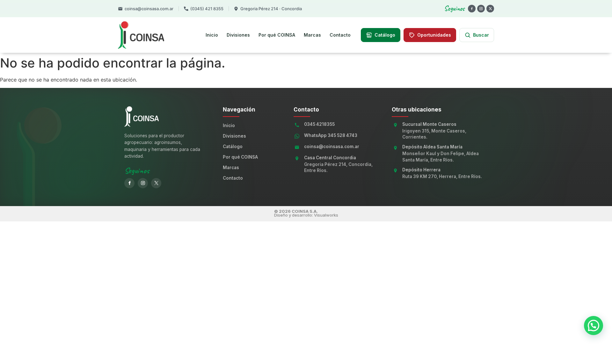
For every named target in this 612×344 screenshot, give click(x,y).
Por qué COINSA (277, 35)
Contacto (340, 35)
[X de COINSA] (156, 183)
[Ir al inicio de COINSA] (154, 35)
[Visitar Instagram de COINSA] (481, 8)
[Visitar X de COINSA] (490, 8)
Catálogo (233, 146)
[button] (593, 325)
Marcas (312, 35)
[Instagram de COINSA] (143, 183)
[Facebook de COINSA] (129, 183)
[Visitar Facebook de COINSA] (472, 8)
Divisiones (238, 35)
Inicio (212, 35)
